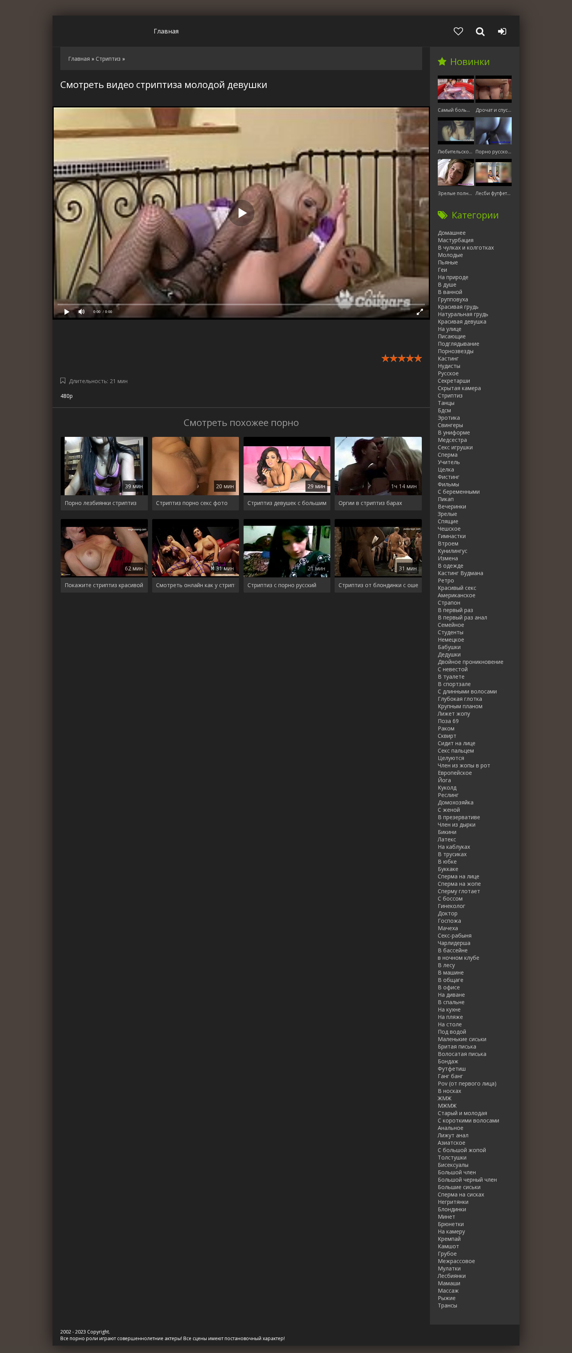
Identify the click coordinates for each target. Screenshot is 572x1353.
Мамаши (449, 1283)
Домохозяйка (456, 802)
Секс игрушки (455, 447)
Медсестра (452, 439)
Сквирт (447, 735)
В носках (449, 1090)
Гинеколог (451, 906)
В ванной (450, 292)
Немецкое (451, 639)
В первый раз (455, 610)
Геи (442, 269)
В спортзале (454, 684)
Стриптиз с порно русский (281, 585)
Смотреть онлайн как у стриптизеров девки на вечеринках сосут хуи (195, 585)
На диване (451, 994)
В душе (447, 284)
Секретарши (454, 380)
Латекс (447, 839)
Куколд (447, 787)
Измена (448, 558)
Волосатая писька (462, 1053)
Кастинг (448, 358)
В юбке (447, 861)
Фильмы (448, 484)
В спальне (451, 1002)
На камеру (451, 1231)
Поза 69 (448, 721)
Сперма (448, 454)
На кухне (449, 1009)
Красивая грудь (458, 306)
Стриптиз (450, 395)
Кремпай (449, 1238)
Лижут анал (453, 1135)
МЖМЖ (447, 1105)
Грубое (447, 1253)
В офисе (449, 987)
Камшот (448, 1246)
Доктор (448, 913)
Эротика (449, 417)
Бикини (447, 832)
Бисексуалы (453, 1164)
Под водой (452, 1031)
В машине (451, 972)
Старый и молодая (462, 1113)
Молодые (450, 255)
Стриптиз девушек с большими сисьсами (287, 503)
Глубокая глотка (460, 698)
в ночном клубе (458, 957)
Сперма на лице (458, 876)
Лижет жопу (454, 713)
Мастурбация (456, 240)
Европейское (455, 772)
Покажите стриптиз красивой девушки (104, 585)
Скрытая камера (459, 388)
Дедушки (449, 654)
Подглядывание (458, 343)
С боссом (450, 898)
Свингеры (450, 425)
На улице (449, 329)
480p (66, 395)
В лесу (446, 965)
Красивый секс (457, 587)
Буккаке (448, 869)
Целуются (451, 758)
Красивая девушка (462, 321)
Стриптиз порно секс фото (192, 503)
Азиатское (451, 1142)
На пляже (450, 1016)
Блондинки (452, 1209)
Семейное (451, 624)
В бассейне (453, 950)
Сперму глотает (459, 891)
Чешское (449, 528)
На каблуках (454, 846)
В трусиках (452, 854)
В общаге (450, 980)
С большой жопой (462, 1150)
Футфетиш (452, 1068)
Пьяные (448, 262)
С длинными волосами (467, 691)
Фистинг (449, 476)
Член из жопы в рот (464, 765)
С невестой (453, 669)
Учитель (449, 462)
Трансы (447, 1305)
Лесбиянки (452, 1275)
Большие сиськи (459, 1187)
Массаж (448, 1290)
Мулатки (449, 1268)
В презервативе (459, 817)
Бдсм (444, 410)
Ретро (446, 580)
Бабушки (449, 647)
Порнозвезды (456, 351)
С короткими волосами (468, 1120)
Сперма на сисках (461, 1194)
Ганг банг (450, 1076)
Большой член (457, 1172)
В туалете (451, 676)
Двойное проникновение (471, 661)
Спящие (448, 521)
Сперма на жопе (459, 883)
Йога (444, 780)
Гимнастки (452, 536)
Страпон (449, 602)
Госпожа (449, 920)
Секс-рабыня (455, 935)
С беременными (459, 491)
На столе (450, 1024)
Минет (446, 1216)
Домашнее (452, 232)
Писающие (452, 336)
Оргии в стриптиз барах (370, 503)
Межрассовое (456, 1261)
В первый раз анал (462, 617)
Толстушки (452, 1157)
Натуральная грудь (463, 314)
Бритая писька (457, 1046)
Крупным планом (460, 706)
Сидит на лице (456, 743)
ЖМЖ (444, 1098)
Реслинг (448, 795)
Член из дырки (456, 824)
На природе (453, 277)
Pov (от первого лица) (467, 1083)
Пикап (446, 499)
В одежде (450, 565)
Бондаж (448, 1061)
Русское (448, 373)
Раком (446, 728)
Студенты (450, 632)
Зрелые (447, 513)
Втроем (448, 543)
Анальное (450, 1127)
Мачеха (448, 928)
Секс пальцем (456, 750)
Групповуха (453, 299)
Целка (446, 469)
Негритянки (453, 1201)
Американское (456, 595)
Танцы (446, 402)
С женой (449, 809)
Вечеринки (452, 506)
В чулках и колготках (466, 247)
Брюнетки (451, 1224)
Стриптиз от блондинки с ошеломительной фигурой (378, 585)
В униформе (454, 432)
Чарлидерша (454, 943)
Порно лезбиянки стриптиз (101, 503)
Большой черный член (467, 1179)
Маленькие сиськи (462, 1039)
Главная (166, 31)
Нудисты (449, 365)
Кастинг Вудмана (460, 573)
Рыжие (447, 1298)
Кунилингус (452, 550)
